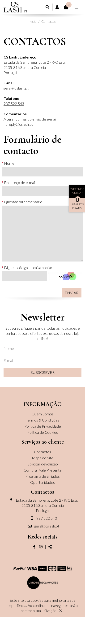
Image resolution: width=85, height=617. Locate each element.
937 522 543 (14, 103)
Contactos (48, 21)
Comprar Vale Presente (43, 470)
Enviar (71, 292)
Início (32, 21)
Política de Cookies (42, 432)
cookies (37, 600)
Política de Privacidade (42, 426)
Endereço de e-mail (19, 182)
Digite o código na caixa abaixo (28, 267)
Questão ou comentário (23, 201)
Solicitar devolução (42, 464)
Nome (9, 163)
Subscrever (43, 372)
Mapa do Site (42, 458)
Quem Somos (43, 414)
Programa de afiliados (42, 476)
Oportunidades (42, 482)
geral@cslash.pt (16, 88)
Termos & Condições (42, 420)
